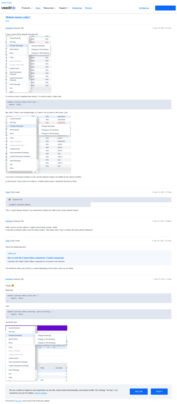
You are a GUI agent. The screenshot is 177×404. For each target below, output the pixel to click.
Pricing (88, 8)
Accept (159, 392)
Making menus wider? (18, 17)
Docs (38, 8)
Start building (165, 8)
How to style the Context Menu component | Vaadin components (36, 258)
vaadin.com (12, 253)
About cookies (41, 393)
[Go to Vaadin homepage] (8, 8)
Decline (139, 392)
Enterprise (77, 8)
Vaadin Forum (6, 2)
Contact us (144, 8)
